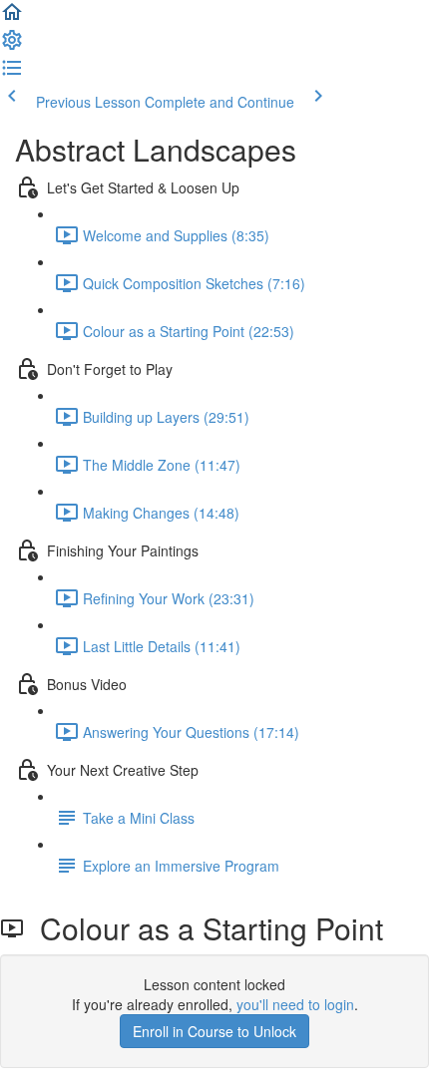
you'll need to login (295, 1004)
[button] (12, 18)
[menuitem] (12, 46)
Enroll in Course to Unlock (214, 1031)
